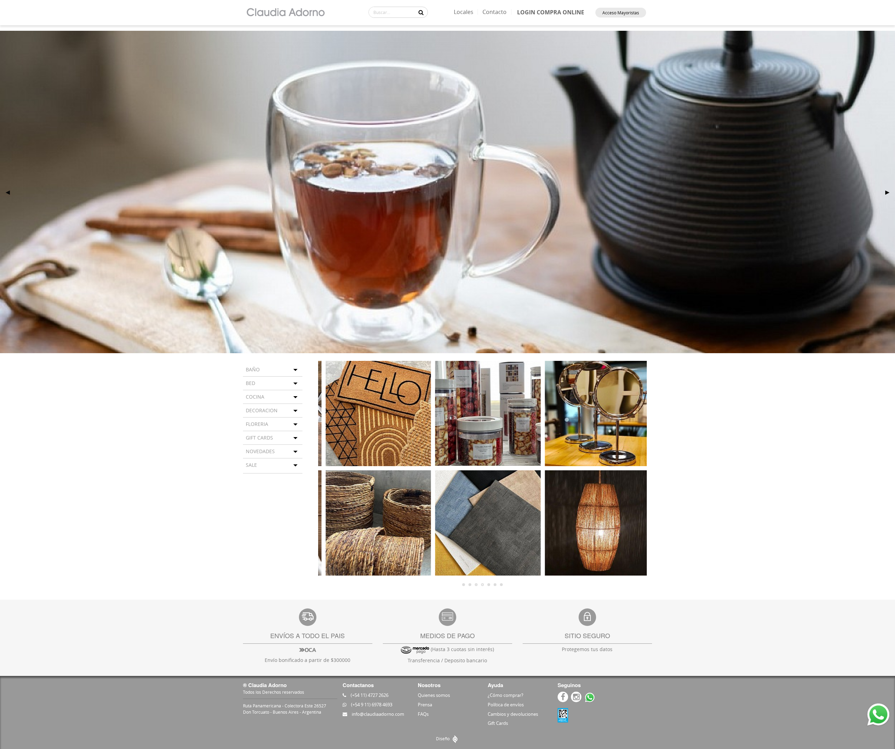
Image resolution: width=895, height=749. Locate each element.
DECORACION (262, 410)
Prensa (425, 704)
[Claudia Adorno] (285, 13)
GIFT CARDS (259, 437)
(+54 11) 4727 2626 (369, 695)
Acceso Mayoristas (620, 12)
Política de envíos (506, 704)
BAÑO (253, 369)
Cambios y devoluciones (513, 714)
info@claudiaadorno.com (377, 714)
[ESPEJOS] (592, 413)
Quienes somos (434, 695)
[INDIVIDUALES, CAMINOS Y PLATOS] (482, 523)
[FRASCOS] (482, 413)
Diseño (443, 738)
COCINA (255, 396)
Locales (463, 12)
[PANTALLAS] (592, 523)
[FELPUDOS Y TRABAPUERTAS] (372, 413)
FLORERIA (257, 424)
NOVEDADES (260, 451)
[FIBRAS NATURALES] (372, 523)
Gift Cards (498, 723)
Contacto (494, 12)
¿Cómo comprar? (505, 695)
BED (250, 383)
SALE (251, 465)
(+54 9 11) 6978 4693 (371, 704)
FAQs (423, 714)
